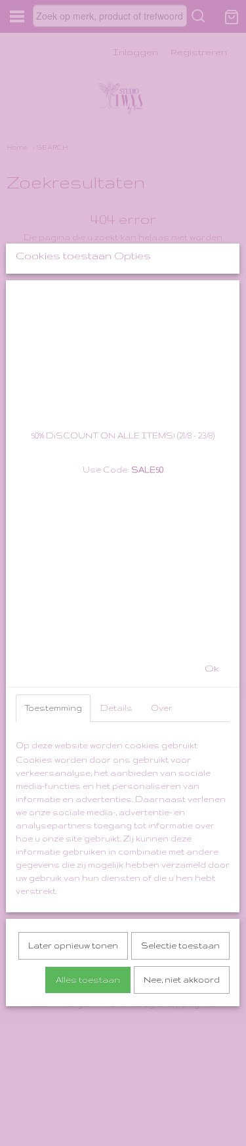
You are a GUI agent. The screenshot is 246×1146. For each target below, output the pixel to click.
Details (116, 708)
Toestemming (53, 708)
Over (162, 708)
